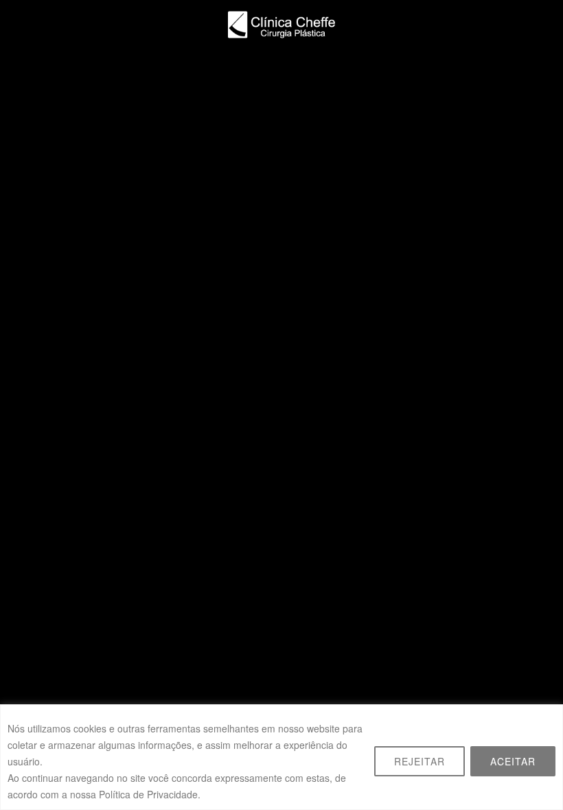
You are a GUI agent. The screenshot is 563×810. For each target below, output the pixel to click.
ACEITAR (513, 761)
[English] (525, 68)
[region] (281, 757)
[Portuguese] (541, 68)
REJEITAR (419, 761)
